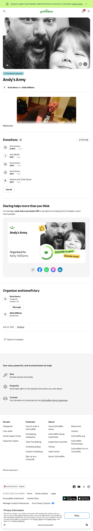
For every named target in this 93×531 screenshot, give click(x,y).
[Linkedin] (60, 269)
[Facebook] (39, 269)
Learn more (77, 4)
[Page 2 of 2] (9, 65)
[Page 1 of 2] (7, 65)
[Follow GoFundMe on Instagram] (88, 486)
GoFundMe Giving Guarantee (54, 400)
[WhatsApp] (46, 269)
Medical (20, 327)
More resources (10, 470)
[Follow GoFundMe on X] (83, 486)
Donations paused (14, 73)
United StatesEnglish (15, 486)
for (21, 87)
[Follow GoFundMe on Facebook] (74, 486)
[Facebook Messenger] (53, 269)
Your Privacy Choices (41, 503)
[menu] (88, 11)
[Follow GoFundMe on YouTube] (79, 486)
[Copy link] (33, 269)
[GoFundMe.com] (46, 11)
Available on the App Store (84, 498)
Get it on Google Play (70, 498)
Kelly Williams (16, 313)
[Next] (85, 64)
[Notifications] (82, 11)
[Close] (86, 4)
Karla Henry (15, 296)
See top (84, 140)
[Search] (4, 11)
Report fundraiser (15, 339)
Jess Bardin (15, 146)
